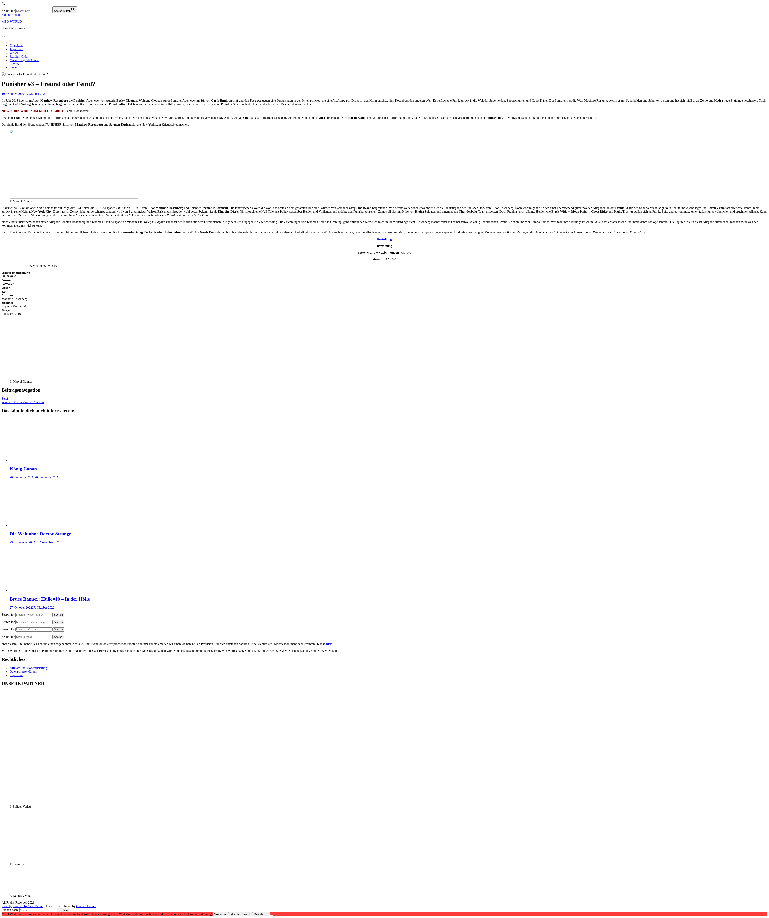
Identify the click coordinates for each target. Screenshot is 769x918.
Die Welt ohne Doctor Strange (40, 533)
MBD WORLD (12, 21)
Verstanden (220, 914)
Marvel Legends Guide (24, 60)
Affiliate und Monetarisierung (28, 668)
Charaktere (16, 45)
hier (329, 644)
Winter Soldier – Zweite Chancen (23, 402)
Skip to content (11, 14)
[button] (4, 4)
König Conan (23, 468)
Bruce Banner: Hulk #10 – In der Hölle (50, 599)
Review (14, 63)
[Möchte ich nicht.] (271, 915)
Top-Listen (16, 49)
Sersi (5, 398)
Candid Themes (86, 906)
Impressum (16, 675)
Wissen (14, 53)
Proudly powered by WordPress (22, 906)
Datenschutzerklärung (23, 671)
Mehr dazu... (261, 914)
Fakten (14, 67)
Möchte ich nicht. (240, 914)
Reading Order (19, 56)
